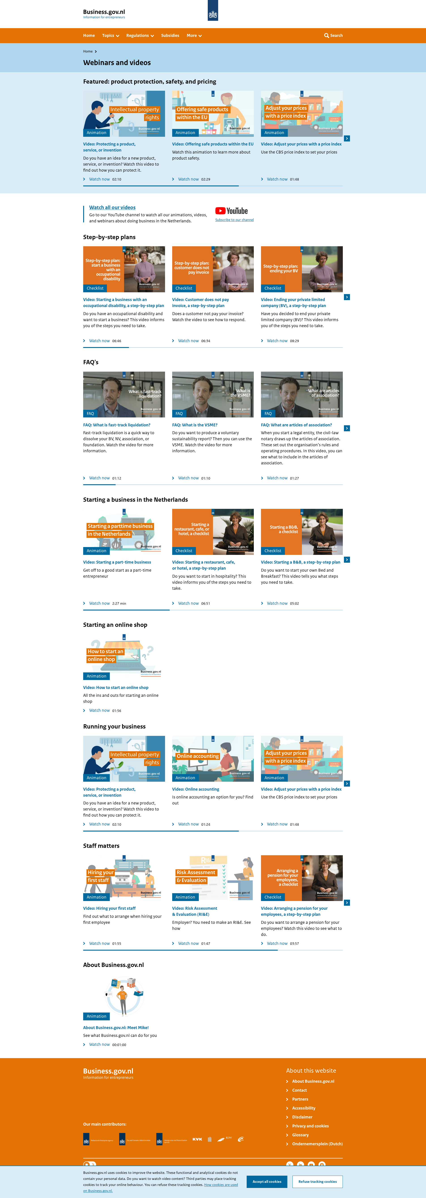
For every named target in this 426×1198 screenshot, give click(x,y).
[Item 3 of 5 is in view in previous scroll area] (213, 188)
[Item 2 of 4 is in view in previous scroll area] (180, 952)
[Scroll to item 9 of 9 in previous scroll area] (328, 612)
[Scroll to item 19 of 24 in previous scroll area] (283, 487)
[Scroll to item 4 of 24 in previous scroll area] (121, 487)
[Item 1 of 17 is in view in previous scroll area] (90, 349)
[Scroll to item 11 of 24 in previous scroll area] (196, 487)
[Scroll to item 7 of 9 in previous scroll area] (270, 612)
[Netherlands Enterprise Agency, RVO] (98, 1139)
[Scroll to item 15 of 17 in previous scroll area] (304, 349)
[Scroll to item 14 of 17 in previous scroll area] (289, 349)
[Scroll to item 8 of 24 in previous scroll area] (164, 487)
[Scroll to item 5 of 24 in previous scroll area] (132, 487)
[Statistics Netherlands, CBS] (209, 1139)
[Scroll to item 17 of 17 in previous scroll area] (335, 349)
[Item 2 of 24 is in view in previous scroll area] (99, 487)
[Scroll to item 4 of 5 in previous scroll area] (265, 188)
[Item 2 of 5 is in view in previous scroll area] (161, 188)
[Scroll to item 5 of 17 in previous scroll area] (151, 349)
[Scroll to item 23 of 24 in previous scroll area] (326, 487)
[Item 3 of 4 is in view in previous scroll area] (245, 952)
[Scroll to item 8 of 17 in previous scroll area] (197, 349)
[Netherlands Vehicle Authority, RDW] (224, 1139)
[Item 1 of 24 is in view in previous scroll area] (88, 487)
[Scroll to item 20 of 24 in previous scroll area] (294, 487)
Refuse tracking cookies (318, 1181)
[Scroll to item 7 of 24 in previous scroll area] (153, 487)
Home (88, 51)
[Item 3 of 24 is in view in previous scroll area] (110, 487)
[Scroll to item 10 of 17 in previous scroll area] (228, 349)
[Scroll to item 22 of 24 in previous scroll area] (315, 487)
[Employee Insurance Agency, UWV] (241, 1139)
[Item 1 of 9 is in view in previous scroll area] (97, 612)
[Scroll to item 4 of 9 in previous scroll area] (184, 612)
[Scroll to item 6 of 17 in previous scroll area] (167, 349)
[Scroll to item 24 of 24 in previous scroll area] (337, 487)
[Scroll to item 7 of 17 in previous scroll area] (182, 349)
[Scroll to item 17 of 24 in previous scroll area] (261, 487)
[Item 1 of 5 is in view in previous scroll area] (109, 188)
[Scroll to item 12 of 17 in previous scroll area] (258, 349)
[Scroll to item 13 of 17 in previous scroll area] (274, 349)
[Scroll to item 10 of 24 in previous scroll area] (185, 487)
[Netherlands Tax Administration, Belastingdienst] (134, 1139)
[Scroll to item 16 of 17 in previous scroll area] (319, 349)
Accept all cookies (267, 1181)
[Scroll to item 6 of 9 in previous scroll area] (241, 612)
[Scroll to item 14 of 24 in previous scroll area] (229, 487)
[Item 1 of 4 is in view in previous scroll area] (115, 952)
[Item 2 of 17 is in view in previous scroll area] (106, 349)
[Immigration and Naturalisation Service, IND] (171, 1139)
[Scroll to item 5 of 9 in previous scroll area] (213, 612)
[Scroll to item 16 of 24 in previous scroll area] (250, 487)
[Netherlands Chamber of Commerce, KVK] (197, 1139)
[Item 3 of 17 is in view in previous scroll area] (121, 349)
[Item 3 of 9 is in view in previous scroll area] (155, 612)
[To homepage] (213, 10)
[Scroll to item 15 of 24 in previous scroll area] (240, 487)
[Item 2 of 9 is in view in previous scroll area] (126, 612)
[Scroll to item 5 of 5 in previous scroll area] (317, 188)
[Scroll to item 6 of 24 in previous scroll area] (142, 487)
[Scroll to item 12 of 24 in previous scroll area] (207, 487)
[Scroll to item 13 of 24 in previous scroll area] (218, 487)
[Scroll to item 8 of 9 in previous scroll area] (299, 612)
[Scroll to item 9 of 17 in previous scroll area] (212, 349)
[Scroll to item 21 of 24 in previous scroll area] (304, 487)
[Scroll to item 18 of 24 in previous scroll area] (272, 487)
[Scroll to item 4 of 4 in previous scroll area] (310, 952)
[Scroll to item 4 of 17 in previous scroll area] (136, 349)
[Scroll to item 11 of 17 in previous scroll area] (243, 349)
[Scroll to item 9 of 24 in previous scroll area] (175, 487)
